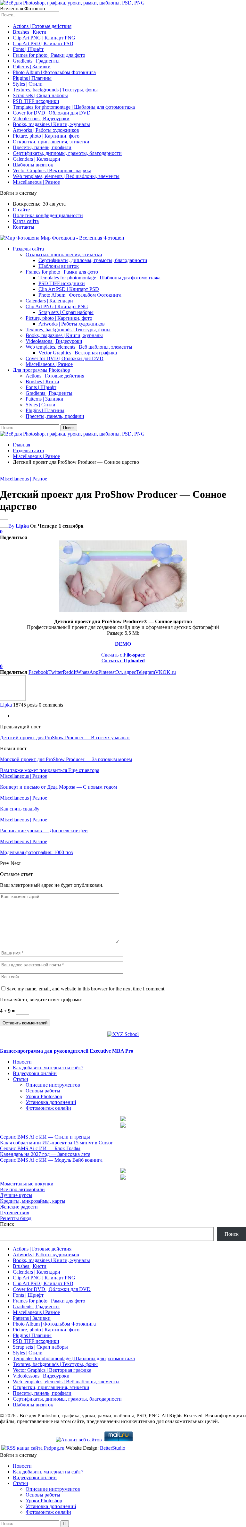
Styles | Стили (28, 84)
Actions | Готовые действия (42, 26)
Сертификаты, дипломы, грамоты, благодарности (67, 153)
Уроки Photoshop (44, 1096)
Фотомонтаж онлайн (48, 1108)
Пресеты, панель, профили (42, 147)
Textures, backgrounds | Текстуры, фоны (55, 89)
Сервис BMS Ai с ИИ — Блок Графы (40, 1148)
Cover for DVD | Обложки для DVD (52, 112)
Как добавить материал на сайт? (48, 1067)
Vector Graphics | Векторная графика (52, 170)
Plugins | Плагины (32, 78)
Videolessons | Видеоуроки (41, 118)
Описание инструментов (53, 1085)
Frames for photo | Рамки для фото (49, 55)
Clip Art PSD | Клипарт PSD (43, 43)
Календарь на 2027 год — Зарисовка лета (45, 1154)
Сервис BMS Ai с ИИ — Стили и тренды (45, 1137)
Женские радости (19, 1206)
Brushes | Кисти (29, 32)
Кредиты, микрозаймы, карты (32, 1201)
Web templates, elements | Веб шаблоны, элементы (66, 176)
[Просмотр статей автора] (13, 699)
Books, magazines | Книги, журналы (51, 124)
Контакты (23, 227)
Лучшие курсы (16, 1195)
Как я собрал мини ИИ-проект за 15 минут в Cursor (56, 1142)
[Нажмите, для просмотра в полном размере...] (123, 610)
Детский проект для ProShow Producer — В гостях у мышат (65, 737)
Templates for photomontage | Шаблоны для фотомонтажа (74, 107)
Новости (22, 1062)
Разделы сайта (28, 248)
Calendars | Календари (36, 159)
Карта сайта (26, 221)
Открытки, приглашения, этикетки (51, 141)
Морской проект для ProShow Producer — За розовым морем (66, 759)
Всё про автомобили (22, 1189)
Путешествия (14, 1212)
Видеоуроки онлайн (35, 1073)
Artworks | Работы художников (46, 130)
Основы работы (43, 1090)
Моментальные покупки (26, 1183)
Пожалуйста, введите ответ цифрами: (41, 999)
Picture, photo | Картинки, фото (46, 136)
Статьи (20, 1079)
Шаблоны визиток (33, 164)
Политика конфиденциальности (48, 215)
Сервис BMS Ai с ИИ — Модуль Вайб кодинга (51, 1160)
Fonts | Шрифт (28, 49)
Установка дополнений (51, 1102)
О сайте (21, 209)
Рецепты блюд (15, 1218)
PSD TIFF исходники (36, 101)
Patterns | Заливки (32, 66)
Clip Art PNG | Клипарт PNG (44, 37)
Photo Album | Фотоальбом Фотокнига (54, 72)
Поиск (7, 1224)
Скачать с (123, 654)
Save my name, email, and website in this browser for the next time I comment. (86, 988)
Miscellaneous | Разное (36, 182)
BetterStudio (112, 1448)
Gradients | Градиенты (36, 61)
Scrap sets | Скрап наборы (40, 95)
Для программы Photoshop (41, 370)
